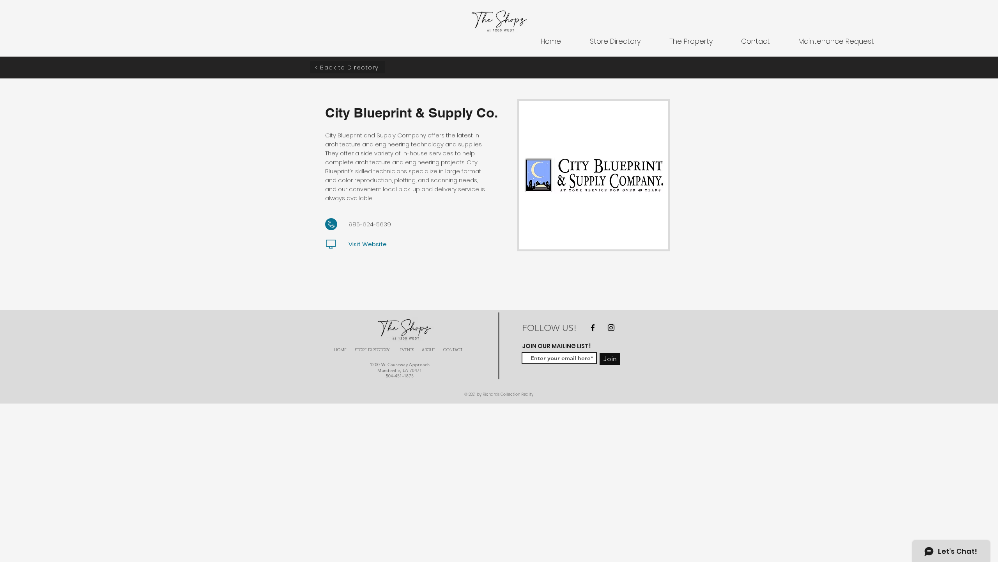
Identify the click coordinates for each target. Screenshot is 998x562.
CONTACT (452, 350)
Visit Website (368, 244)
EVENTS (407, 350)
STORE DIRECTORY (372, 350)
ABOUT (428, 350)
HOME (340, 350)
